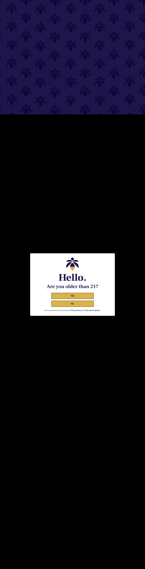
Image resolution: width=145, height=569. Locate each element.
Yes (73, 296)
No (72, 303)
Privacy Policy (76, 310)
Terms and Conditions (92, 310)
